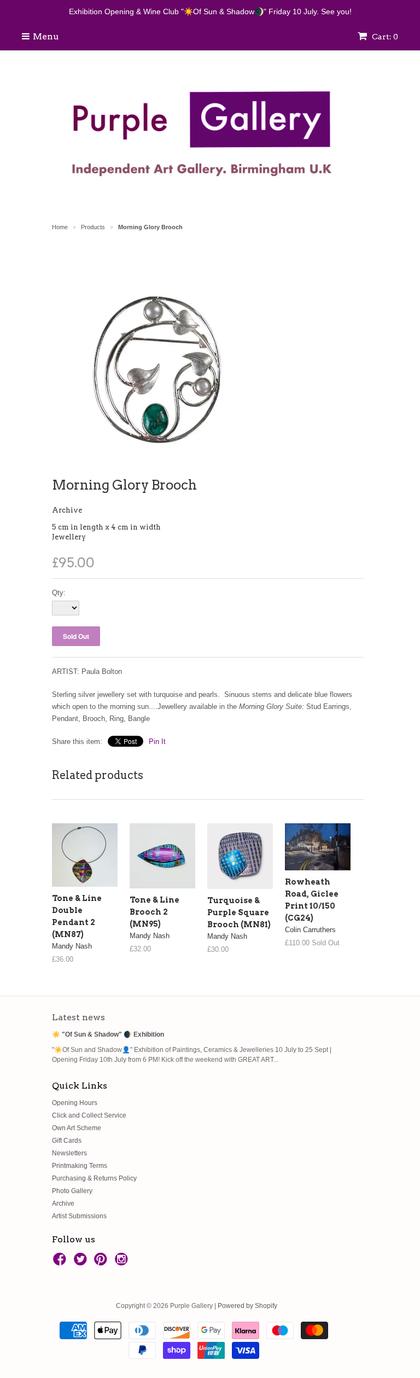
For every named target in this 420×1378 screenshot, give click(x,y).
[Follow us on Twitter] (82, 1262)
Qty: (59, 593)
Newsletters (69, 1153)
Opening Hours (74, 1103)
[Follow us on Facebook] (61, 1262)
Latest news (78, 1017)
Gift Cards (66, 1140)
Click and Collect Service (89, 1115)
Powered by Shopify (247, 1306)
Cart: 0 (384, 36)
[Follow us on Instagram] (123, 1262)
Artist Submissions (79, 1216)
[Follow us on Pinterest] (102, 1262)
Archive (67, 510)
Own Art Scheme (76, 1128)
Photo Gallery (72, 1191)
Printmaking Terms (79, 1166)
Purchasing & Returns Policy (94, 1178)
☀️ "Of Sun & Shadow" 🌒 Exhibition (108, 1034)
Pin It (157, 741)
